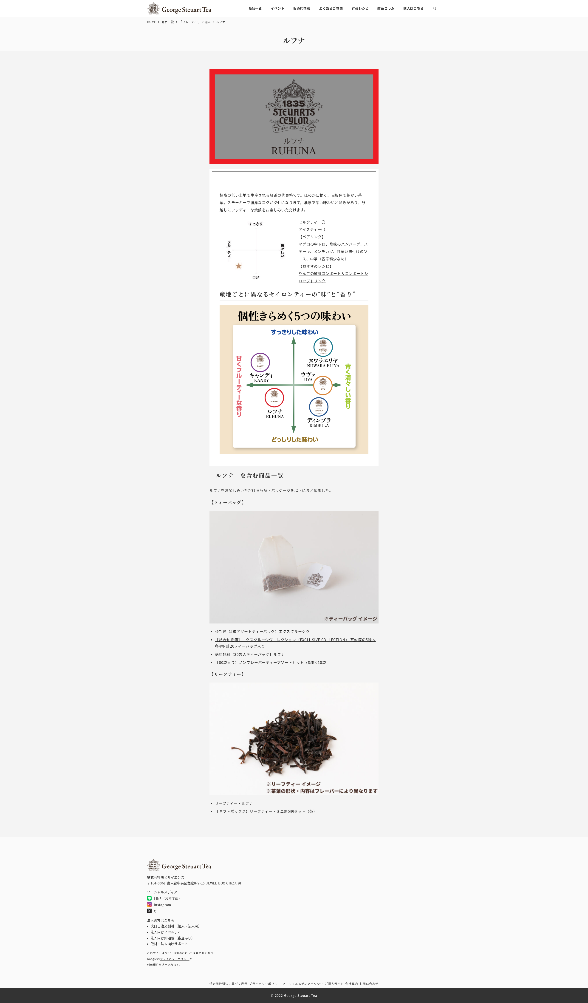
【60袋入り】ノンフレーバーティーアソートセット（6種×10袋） (272, 662)
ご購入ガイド (334, 983)
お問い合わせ (369, 983)
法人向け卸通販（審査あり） (173, 938)
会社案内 (351, 983)
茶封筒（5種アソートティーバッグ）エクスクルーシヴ (262, 631)
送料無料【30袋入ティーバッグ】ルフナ (250, 654)
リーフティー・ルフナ (234, 803)
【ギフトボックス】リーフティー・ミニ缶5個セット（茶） (266, 811)
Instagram (162, 904)
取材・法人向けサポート (169, 943)
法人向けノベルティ (166, 932)
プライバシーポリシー (174, 959)
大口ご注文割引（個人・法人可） (176, 926)
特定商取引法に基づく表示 (228, 983)
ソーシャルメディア (302, 983)
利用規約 (153, 964)
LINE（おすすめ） (168, 898)
